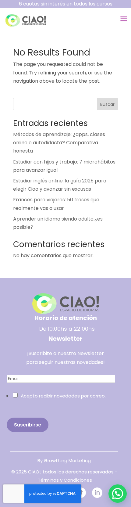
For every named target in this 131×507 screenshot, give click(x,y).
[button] (117, 493)
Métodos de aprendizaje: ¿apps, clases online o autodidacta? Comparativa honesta (59, 142)
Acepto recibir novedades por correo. (63, 396)
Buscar (107, 104)
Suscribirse (27, 425)
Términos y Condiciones (65, 480)
